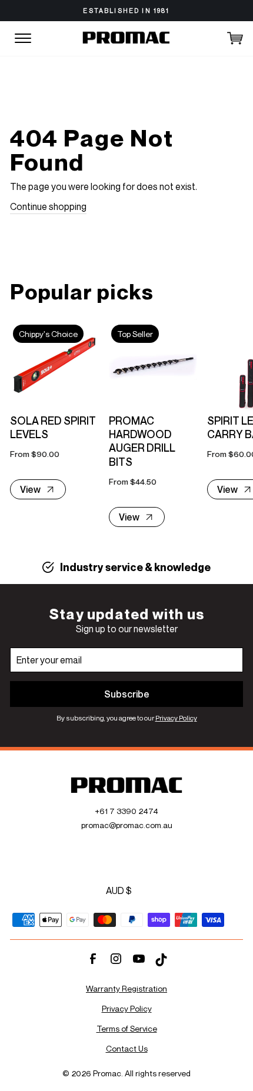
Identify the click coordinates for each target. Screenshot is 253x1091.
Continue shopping (48, 206)
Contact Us (127, 1048)
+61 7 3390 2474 (126, 811)
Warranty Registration (126, 988)
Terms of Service (126, 1028)
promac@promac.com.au (126, 825)
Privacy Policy (176, 717)
